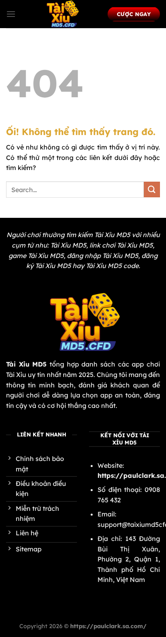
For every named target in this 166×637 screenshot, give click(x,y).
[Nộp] (152, 189)
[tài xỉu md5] (62, 14)
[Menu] (11, 14)
